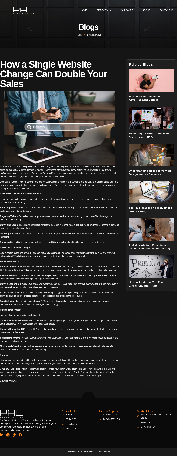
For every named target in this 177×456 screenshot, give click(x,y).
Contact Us (166, 10)
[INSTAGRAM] (8, 435)
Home (84, 10)
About (146, 10)
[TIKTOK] (14, 435)
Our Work (127, 10)
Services (102, 10)
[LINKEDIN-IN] (1, 435)
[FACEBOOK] (20, 435)
